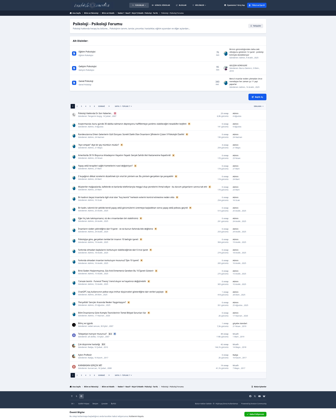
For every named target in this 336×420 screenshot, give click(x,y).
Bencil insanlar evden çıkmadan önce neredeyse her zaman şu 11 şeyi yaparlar (245, 81)
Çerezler (104, 404)
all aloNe (92, 336)
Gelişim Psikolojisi (87, 66)
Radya (90, 347)
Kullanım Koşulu (136, 416)
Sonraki (101, 106)
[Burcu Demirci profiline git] (226, 68)
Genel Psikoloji (86, 81)
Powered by (253, 404)
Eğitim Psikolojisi (87, 51)
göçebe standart (240, 323)
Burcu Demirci (245, 68)
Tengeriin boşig (95, 116)
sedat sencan (94, 326)
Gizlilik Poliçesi (83, 404)
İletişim (95, 404)
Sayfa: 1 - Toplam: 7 (122, 106)
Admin (242, 57)
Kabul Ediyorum (257, 414)
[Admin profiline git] (226, 53)
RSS (114, 404)
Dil (72, 404)
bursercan (92, 368)
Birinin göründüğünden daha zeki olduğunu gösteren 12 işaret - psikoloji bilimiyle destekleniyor (246, 52)
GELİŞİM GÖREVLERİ (238, 65)
